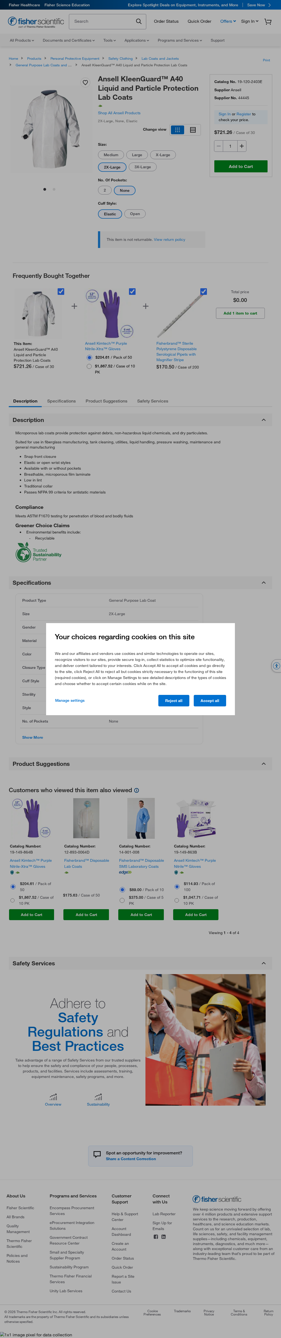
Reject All (173, 700)
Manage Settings (70, 700)
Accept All (210, 700)
